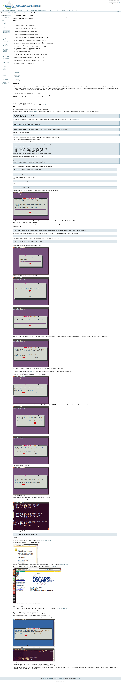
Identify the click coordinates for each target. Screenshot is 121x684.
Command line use (19, 80)
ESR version (86, 538)
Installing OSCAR (17, 75)
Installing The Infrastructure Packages (20, 73)
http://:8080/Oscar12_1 (64, 564)
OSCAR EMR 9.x (26, 10)
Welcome (7, 10)
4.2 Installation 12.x (22, 12)
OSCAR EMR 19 (57, 10)
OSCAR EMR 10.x (34, 10)
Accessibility (114, 0)
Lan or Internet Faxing (20, 373)
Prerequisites (17, 72)
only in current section (116, 3)
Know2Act (63, 10)
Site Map (110, 0)
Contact (118, 0)
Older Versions (19, 10)
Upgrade (17, 79)
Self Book (68, 10)
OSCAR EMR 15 (49, 10)
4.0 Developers (16, 12)
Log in (118, 11)
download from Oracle (34, 111)
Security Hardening (32, 371)
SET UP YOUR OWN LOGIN (62, 608)
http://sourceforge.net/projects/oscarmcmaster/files (40, 227)
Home (3, 10)
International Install (45, 224)
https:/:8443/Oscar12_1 (45, 540)
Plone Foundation (61, 678)
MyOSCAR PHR (74, 10)
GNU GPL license (77, 678)
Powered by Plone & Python (60, 681)
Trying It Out (17, 76)
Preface (16, 69)
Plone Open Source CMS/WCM (47, 678)
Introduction (13, 10)
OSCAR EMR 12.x (42, 10)
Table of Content (4, 15)
